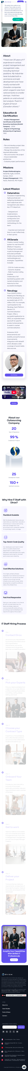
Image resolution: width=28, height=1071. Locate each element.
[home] (7, 2)
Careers (4, 1015)
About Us (5, 1005)
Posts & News (6, 1012)
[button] (25, 2)
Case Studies (6, 1008)
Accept (18, 19)
